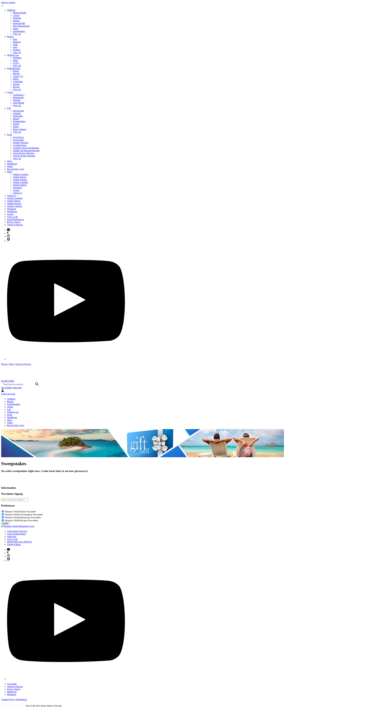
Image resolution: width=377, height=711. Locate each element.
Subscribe (17, 387)
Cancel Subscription (16, 534)
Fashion (16, 50)
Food (9, 134)
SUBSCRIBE (7, 381)
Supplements (19, 31)
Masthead (11, 694)
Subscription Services (17, 531)
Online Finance (20, 179)
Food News (18, 137)
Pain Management (21, 26)
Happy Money (20, 129)
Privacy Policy (14, 222)
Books (16, 71)
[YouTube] (66, 359)
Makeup (17, 42)
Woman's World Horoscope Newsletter (23, 517)
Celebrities (18, 81)
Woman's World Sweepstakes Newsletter (24, 514)
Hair (15, 39)
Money (16, 118)
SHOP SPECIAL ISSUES (19, 542)
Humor (16, 84)
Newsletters (6, 387)
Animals (17, 113)
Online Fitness (19, 177)
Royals (16, 87)
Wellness (11, 10)
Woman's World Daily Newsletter (20, 511)
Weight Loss (13, 55)
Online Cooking (20, 182)
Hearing (16, 100)
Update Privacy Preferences (14, 699)
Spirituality (18, 116)
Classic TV (18, 76)
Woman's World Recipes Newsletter (21, 520)
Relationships (19, 121)
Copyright (11, 684)
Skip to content (8, 2)
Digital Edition (20, 185)
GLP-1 (16, 63)
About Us (17, 193)
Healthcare (12, 164)
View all (17, 34)
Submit (5, 523)
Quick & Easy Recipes (23, 153)
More (9, 171)
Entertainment (13, 68)
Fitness (16, 20)
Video (10, 166)
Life (9, 108)
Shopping (17, 187)
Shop (9, 161)
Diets (15, 60)
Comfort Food (19, 145)
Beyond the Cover (15, 169)
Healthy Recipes (20, 142)
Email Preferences (15, 219)
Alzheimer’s (18, 95)
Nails (15, 44)
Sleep (15, 28)
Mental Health (19, 12)
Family (16, 124)
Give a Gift (12, 217)
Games (16, 190)
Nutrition (17, 58)
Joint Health (18, 103)
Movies (16, 73)
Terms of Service (15, 224)
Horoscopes (18, 111)
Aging (10, 92)
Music (16, 79)
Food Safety (18, 140)
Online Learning (20, 174)
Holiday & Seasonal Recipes (26, 150)
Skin (15, 47)
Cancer (16, 15)
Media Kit (11, 692)
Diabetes (17, 18)
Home (16, 126)
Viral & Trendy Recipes (24, 156)
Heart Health (19, 23)
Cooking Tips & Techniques (26, 148)
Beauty (10, 36)
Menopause (18, 97)
